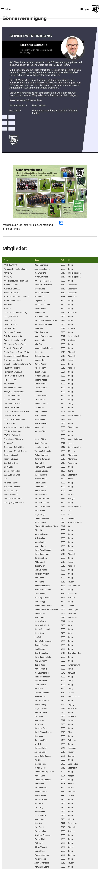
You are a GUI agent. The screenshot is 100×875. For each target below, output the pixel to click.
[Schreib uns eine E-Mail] (61, 223)
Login (85, 9)
